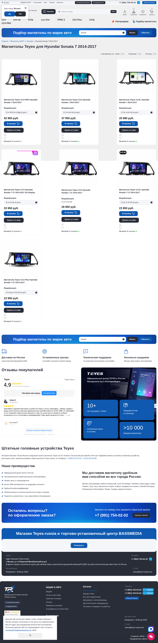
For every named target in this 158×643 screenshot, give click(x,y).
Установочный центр (83, 2)
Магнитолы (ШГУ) (17, 41)
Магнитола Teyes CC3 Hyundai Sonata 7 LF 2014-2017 (75, 191)
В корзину (11, 124)
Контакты (60, 2)
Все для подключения (91, 597)
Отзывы (24, 17)
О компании (37, 2)
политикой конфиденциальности (18, 630)
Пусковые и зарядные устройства (96, 606)
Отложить (5, 138)
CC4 (4, 20)
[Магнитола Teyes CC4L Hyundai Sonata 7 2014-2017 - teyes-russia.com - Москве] (136, 78)
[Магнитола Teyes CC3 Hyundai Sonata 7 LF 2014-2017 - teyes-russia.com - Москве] (79, 168)
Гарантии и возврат (53, 598)
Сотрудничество (98, 2)
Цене (117, 54)
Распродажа (121, 21)
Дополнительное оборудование (95, 603)
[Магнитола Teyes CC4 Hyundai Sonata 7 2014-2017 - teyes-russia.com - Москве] (79, 78)
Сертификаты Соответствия (57, 609)
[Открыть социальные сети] (151, 636)
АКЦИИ (49, 592)
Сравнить (5, 135)
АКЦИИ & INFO (26, 2)
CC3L (31, 20)
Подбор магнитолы (146, 21)
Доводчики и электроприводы (95, 600)
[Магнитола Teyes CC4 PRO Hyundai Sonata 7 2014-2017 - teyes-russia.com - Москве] (21, 78)
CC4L (92, 20)
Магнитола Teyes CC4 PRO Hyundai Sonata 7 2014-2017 (20, 101)
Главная (5, 41)
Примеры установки (54, 605)
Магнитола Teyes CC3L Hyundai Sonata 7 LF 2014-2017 (134, 191)
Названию (132, 54)
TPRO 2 (61, 20)
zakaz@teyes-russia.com (142, 572)
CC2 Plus (77, 20)
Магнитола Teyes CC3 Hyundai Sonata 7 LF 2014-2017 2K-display (19, 191)
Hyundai (30, 41)
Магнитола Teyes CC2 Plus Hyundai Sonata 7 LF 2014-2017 (20, 281)
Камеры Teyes (88, 594)
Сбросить (145, 33)
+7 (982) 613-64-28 (73, 458)
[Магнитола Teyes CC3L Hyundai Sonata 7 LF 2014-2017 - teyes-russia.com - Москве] (136, 168)
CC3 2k (17, 20)
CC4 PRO (6, 23)
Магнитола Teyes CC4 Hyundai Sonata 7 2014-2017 (75, 101)
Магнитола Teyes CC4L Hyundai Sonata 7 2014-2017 (134, 101)
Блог (45, 2)
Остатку (148, 54)
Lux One (45, 20)
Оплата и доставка (53, 595)
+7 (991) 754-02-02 (127, 3)
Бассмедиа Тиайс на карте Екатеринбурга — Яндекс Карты (39, 434)
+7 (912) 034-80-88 (89, 458)
